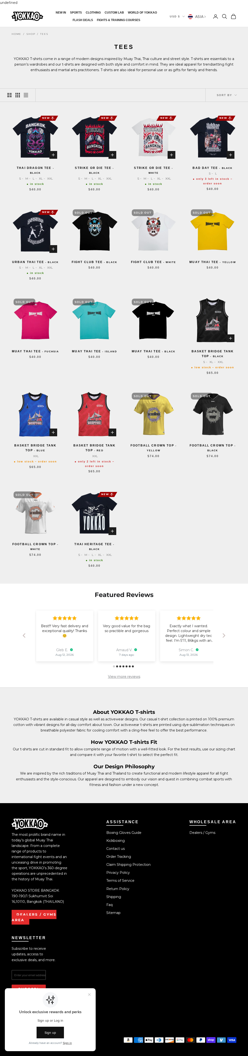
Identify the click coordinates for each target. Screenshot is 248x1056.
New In (61, 12)
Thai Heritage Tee (94, 547)
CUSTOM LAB (114, 12)
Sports (76, 12)
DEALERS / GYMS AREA (34, 917)
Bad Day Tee (212, 168)
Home (16, 34)
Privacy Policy (118, 872)
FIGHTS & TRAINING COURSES (118, 20)
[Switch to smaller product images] (18, 95)
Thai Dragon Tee (35, 170)
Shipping (113, 897)
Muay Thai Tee (212, 262)
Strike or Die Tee (94, 170)
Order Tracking (118, 856)
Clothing (93, 12)
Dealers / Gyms (202, 832)
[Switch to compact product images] (26, 95)
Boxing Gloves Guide (123, 832)
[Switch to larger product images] (9, 95)
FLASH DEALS (83, 20)
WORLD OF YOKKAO (142, 12)
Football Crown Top (154, 448)
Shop (30, 34)
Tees (44, 34)
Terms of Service (120, 880)
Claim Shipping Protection (128, 864)
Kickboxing (115, 840)
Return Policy (117, 889)
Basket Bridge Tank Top (213, 354)
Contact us (115, 848)
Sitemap (113, 913)
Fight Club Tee (94, 262)
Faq (109, 905)
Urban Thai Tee (35, 262)
